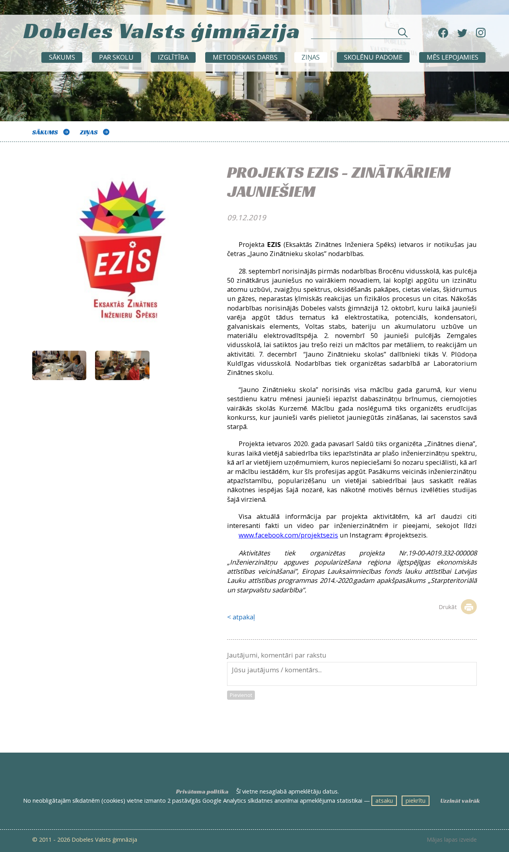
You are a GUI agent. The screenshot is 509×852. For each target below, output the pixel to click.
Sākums (62, 57)
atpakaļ (244, 616)
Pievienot (241, 695)
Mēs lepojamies (452, 57)
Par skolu (116, 57)
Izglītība (173, 57)
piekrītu (415, 800)
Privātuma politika (202, 791)
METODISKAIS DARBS (245, 57)
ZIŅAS (310, 57)
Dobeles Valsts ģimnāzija (162, 30)
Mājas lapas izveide (452, 839)
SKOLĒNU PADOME (373, 57)
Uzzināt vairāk (460, 800)
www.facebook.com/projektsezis (288, 535)
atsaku (384, 800)
